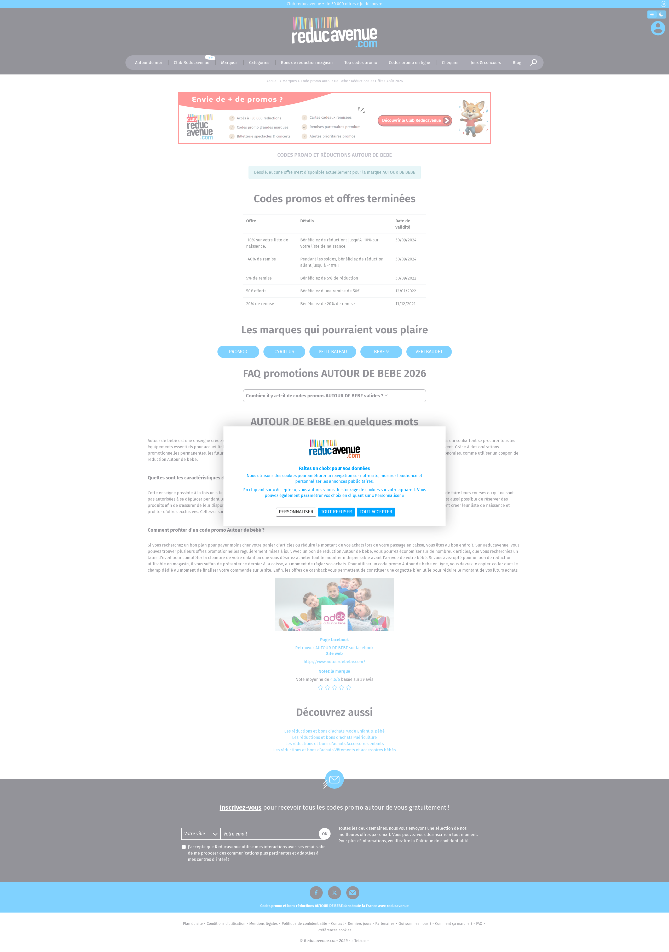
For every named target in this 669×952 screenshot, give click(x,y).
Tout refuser (336, 512)
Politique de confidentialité (320, 522)
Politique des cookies (352, 522)
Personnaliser (296, 512)
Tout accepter (376, 512)
